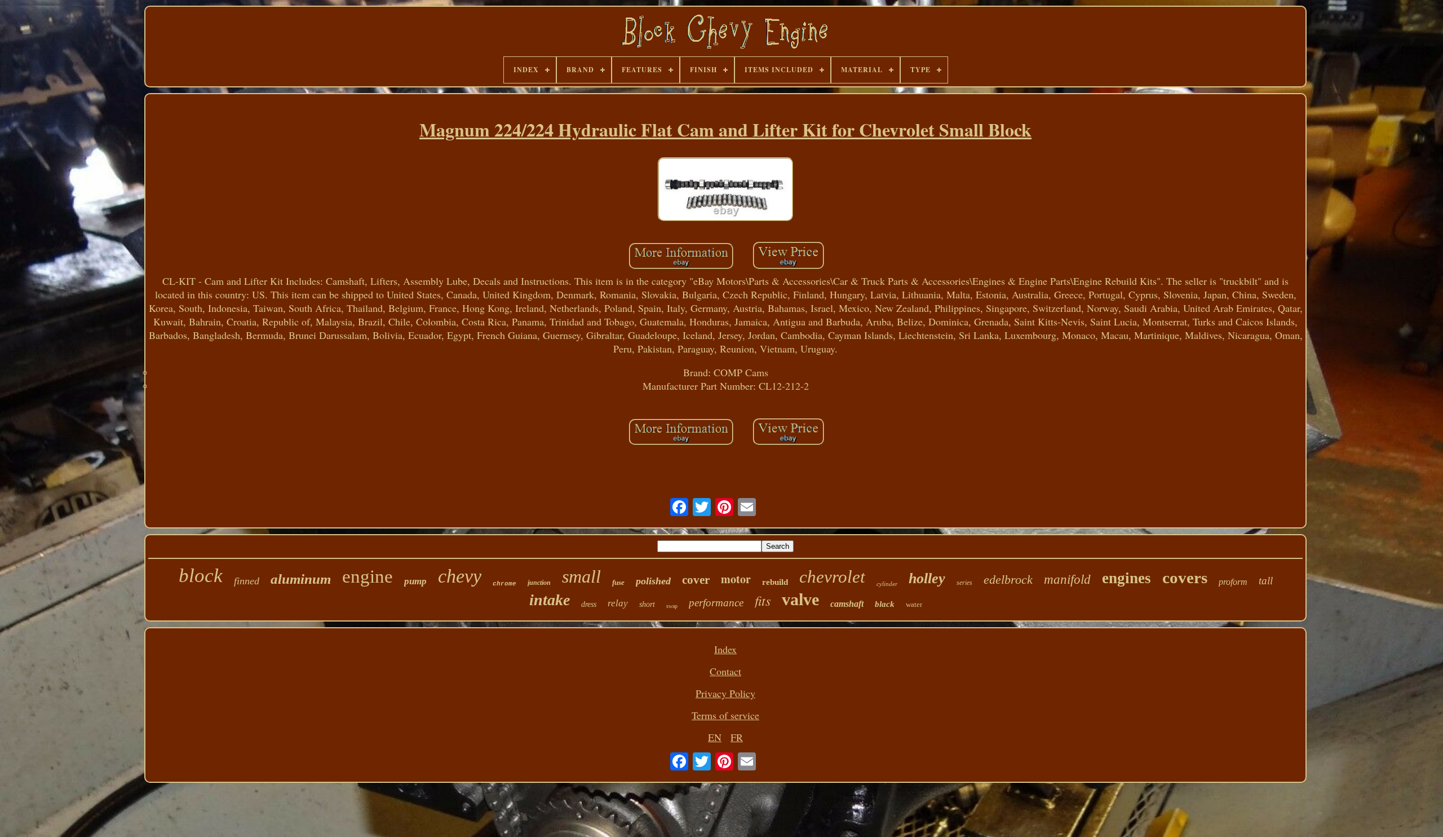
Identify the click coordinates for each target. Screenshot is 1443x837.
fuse (618, 582)
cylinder (887, 583)
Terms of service (725, 715)
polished (653, 581)
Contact (725, 671)
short (647, 604)
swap (672, 606)
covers (1184, 578)
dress (588, 604)
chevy (459, 576)
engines (1126, 578)
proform (1233, 582)
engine (367, 576)
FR (737, 737)
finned (246, 581)
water (914, 604)
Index (725, 649)
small (581, 576)
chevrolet (832, 577)
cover (696, 580)
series (964, 583)
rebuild (775, 582)
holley (927, 578)
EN (715, 737)
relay (618, 603)
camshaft (847, 604)
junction (539, 583)
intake (549, 600)
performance (716, 603)
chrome (504, 583)
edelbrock (1008, 579)
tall (1266, 581)
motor (736, 579)
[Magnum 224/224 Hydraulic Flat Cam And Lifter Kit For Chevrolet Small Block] (725, 190)
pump (415, 581)
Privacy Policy (725, 693)
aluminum (301, 579)
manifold (1067, 579)
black (885, 604)
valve (800, 599)
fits (763, 600)
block (201, 576)
